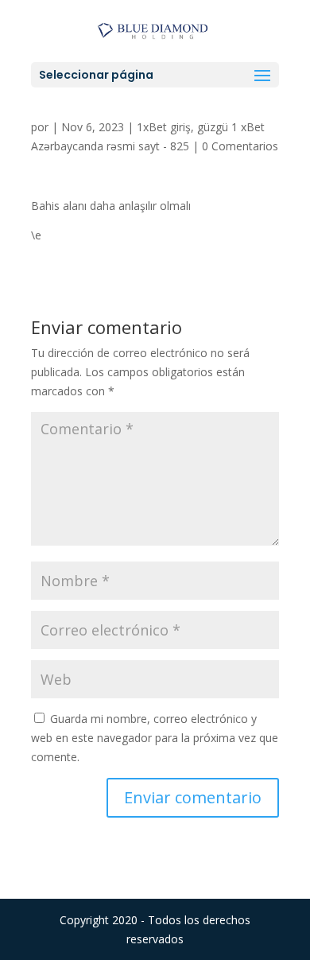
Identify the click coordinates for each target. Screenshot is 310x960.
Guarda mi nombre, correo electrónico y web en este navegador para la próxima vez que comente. (154, 737)
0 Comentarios (240, 146)
